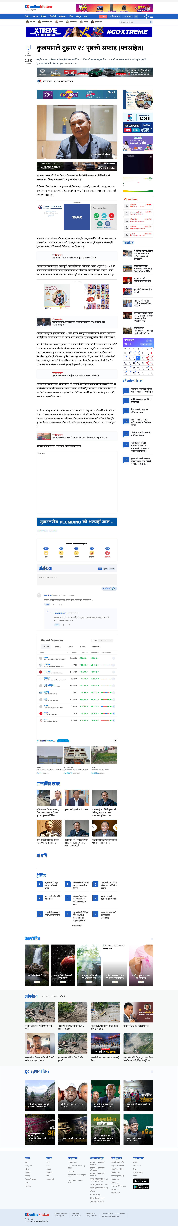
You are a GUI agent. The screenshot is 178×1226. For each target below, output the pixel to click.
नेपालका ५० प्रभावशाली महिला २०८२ (97, 1163)
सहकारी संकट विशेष (117, 1162)
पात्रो (104, 16)
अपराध (61, 22)
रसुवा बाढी (32, 22)
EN (136, 16)
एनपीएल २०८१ (72, 1162)
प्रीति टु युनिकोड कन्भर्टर (97, 1198)
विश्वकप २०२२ (115, 1190)
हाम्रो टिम (135, 1162)
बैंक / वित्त (49, 1173)
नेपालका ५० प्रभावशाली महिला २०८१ (97, 1169)
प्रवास (26, 1183)
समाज (26, 1162)
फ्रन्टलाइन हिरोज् (95, 1195)
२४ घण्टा (45, 996)
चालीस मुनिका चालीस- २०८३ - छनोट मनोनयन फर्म (99, 1180)
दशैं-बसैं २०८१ (115, 1193)
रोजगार (48, 1169)
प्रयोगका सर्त (137, 1166)
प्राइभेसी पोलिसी (138, 1173)
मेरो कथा (92, 1191)
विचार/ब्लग (28, 1166)
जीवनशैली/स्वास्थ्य (30, 1179)
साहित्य (27, 1169)
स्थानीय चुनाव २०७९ (117, 1176)
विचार (71, 16)
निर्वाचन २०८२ (115, 1183)
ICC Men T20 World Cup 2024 (76, 1167)
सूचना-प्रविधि (50, 1179)
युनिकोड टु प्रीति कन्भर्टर (97, 1202)
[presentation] (111, 740)
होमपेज (27, 16)
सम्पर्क (135, 1176)
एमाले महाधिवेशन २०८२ (118, 1186)
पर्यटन (48, 1166)
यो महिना (63, 996)
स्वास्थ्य (129, 16)
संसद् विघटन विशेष (117, 1169)
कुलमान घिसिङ (42, 531)
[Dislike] (59, 604)
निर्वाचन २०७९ (115, 1179)
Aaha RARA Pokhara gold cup (77, 1176)
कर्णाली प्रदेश (73, 22)
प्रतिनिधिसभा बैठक (47, 22)
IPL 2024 (71, 1171)
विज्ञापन (135, 1169)
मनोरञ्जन (62, 16)
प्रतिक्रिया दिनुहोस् (109, 588)
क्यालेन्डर (129, 340)
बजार (48, 1162)
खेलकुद (78, 16)
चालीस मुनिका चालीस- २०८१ (99, 1188)
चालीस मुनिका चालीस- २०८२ (99, 1185)
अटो (47, 1176)
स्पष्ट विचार (48, 595)
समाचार (35, 16)
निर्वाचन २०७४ (115, 1173)
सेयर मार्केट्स (116, 16)
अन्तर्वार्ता (27, 1173)
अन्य (85, 16)
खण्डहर (86, 22)
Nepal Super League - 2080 (76, 1181)
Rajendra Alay (60, 613)
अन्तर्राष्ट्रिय (28, 1186)
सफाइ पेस (53, 531)
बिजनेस (43, 16)
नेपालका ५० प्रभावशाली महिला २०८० (97, 1175)
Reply (47, 604)
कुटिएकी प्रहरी (98, 22)
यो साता (54, 996)
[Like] (53, 604)
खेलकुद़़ (27, 1176)
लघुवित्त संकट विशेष (117, 1166)
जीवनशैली (52, 16)
